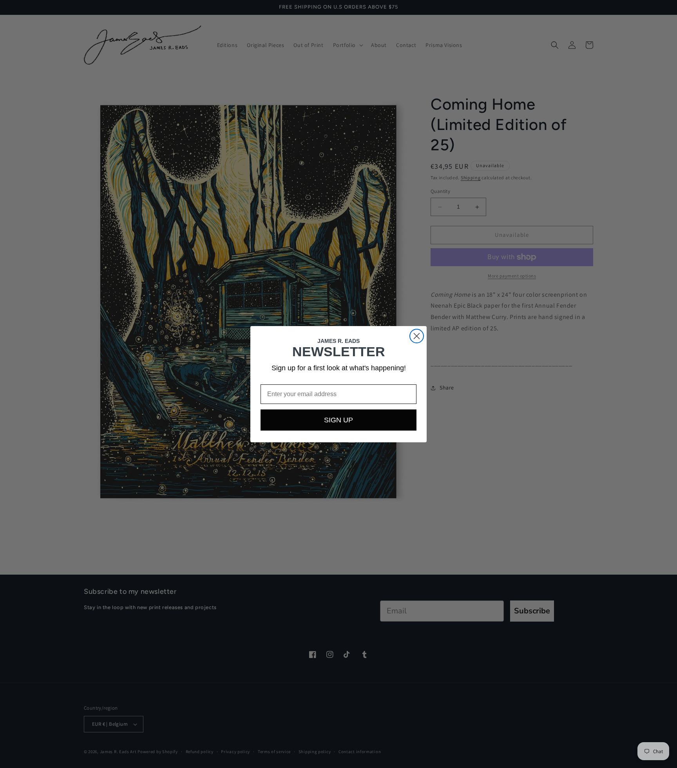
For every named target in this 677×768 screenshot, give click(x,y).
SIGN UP (338, 420)
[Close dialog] (417, 336)
